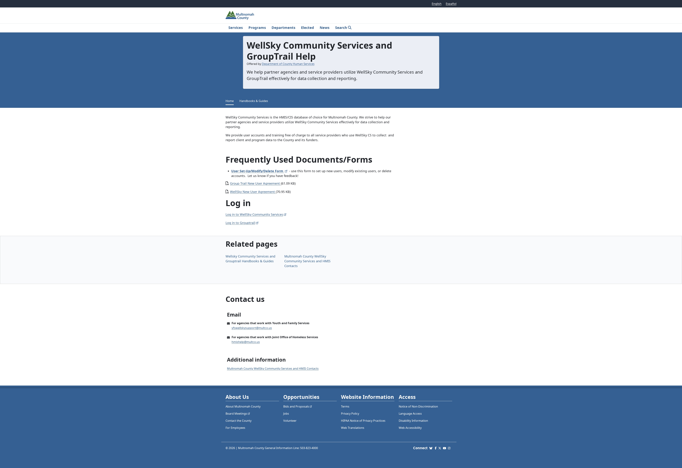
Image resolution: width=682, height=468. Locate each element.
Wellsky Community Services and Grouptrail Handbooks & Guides (250, 258)
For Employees (235, 428)
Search (341, 27)
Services (235, 27)
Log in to (240, 223)
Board (236, 414)
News (324, 27)
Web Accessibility (410, 428)
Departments (283, 27)
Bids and (296, 406)
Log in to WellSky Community (254, 214)
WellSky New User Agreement (253, 192)
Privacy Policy (350, 414)
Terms (345, 406)
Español (451, 4)
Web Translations (352, 428)
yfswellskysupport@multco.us (252, 328)
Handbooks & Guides (253, 101)
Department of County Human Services (288, 64)
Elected (307, 27)
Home (230, 101)
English (437, 4)
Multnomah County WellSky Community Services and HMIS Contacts (307, 261)
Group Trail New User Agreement (255, 183)
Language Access (410, 414)
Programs (257, 27)
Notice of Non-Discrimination (418, 406)
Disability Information (413, 421)
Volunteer (290, 421)
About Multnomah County (243, 406)
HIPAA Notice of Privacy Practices (363, 421)
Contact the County (238, 421)
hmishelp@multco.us (246, 342)
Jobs (286, 414)
